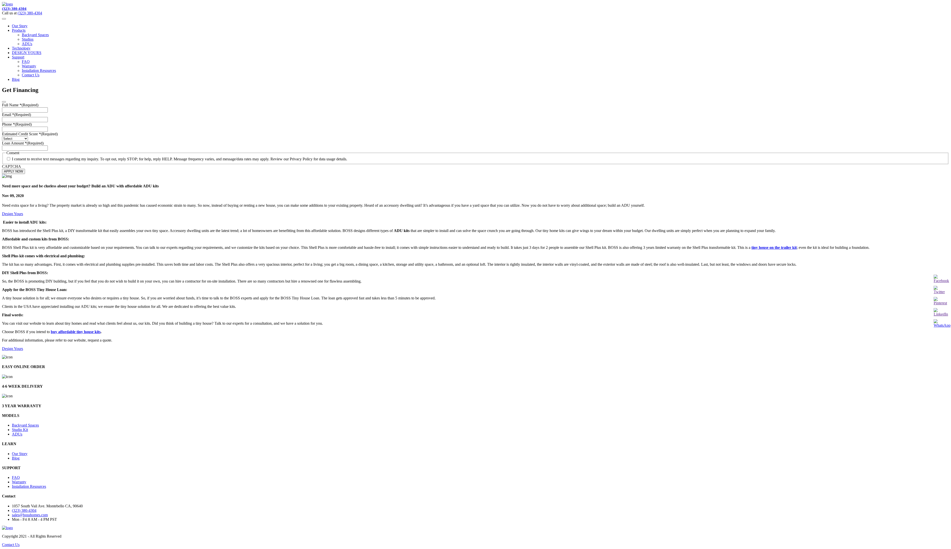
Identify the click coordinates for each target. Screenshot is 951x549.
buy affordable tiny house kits (76, 332)
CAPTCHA (11, 166)
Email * (16, 115)
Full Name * (20, 105)
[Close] (4, 102)
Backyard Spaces (35, 35)
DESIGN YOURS (26, 53)
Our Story (19, 26)
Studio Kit (20, 430)
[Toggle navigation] (4, 19)
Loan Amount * (23, 143)
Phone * (17, 124)
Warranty (29, 66)
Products (19, 30)
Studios (27, 39)
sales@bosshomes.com (30, 515)
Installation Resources (39, 70)
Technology (21, 48)
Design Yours (12, 214)
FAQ (26, 61)
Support (18, 57)
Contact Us (30, 75)
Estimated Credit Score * (30, 134)
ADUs (27, 44)
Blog (16, 79)
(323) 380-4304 (14, 9)
